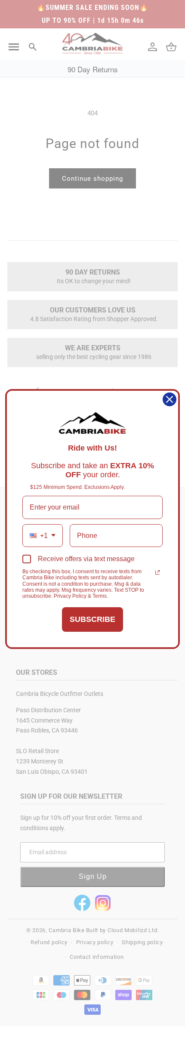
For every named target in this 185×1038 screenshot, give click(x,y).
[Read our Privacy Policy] (157, 572)
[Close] (169, 399)
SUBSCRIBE (92, 619)
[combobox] (42, 535)
